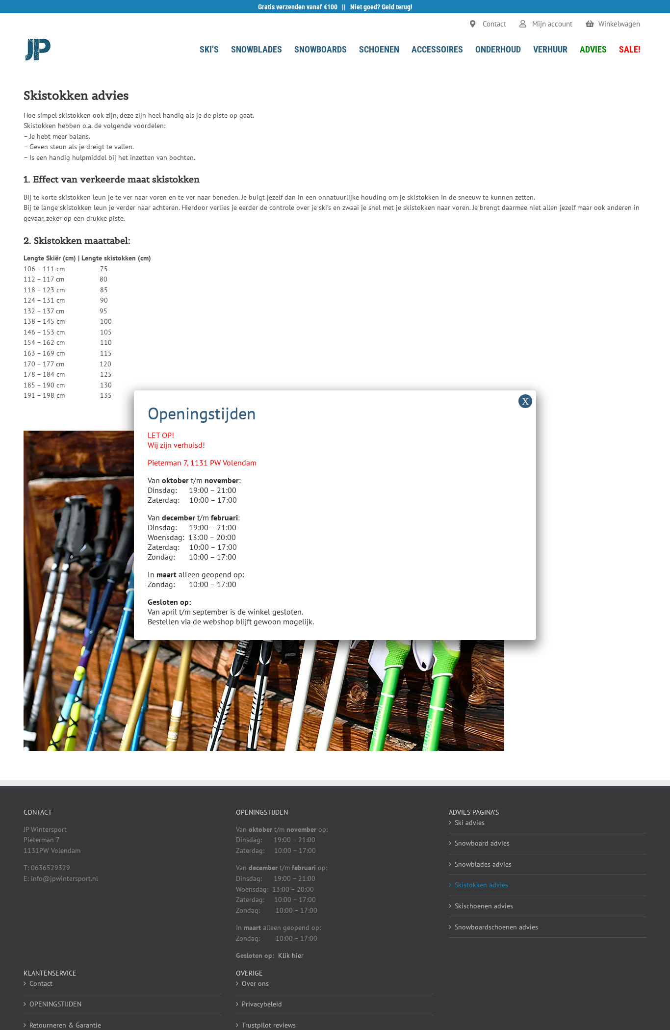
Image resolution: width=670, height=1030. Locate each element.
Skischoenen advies (484, 905)
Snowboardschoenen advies (496, 927)
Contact (40, 983)
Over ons (255, 983)
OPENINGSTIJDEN (55, 1004)
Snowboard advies (482, 843)
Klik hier (291, 955)
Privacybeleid (262, 1004)
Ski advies (470, 822)
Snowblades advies (483, 864)
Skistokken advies (481, 884)
